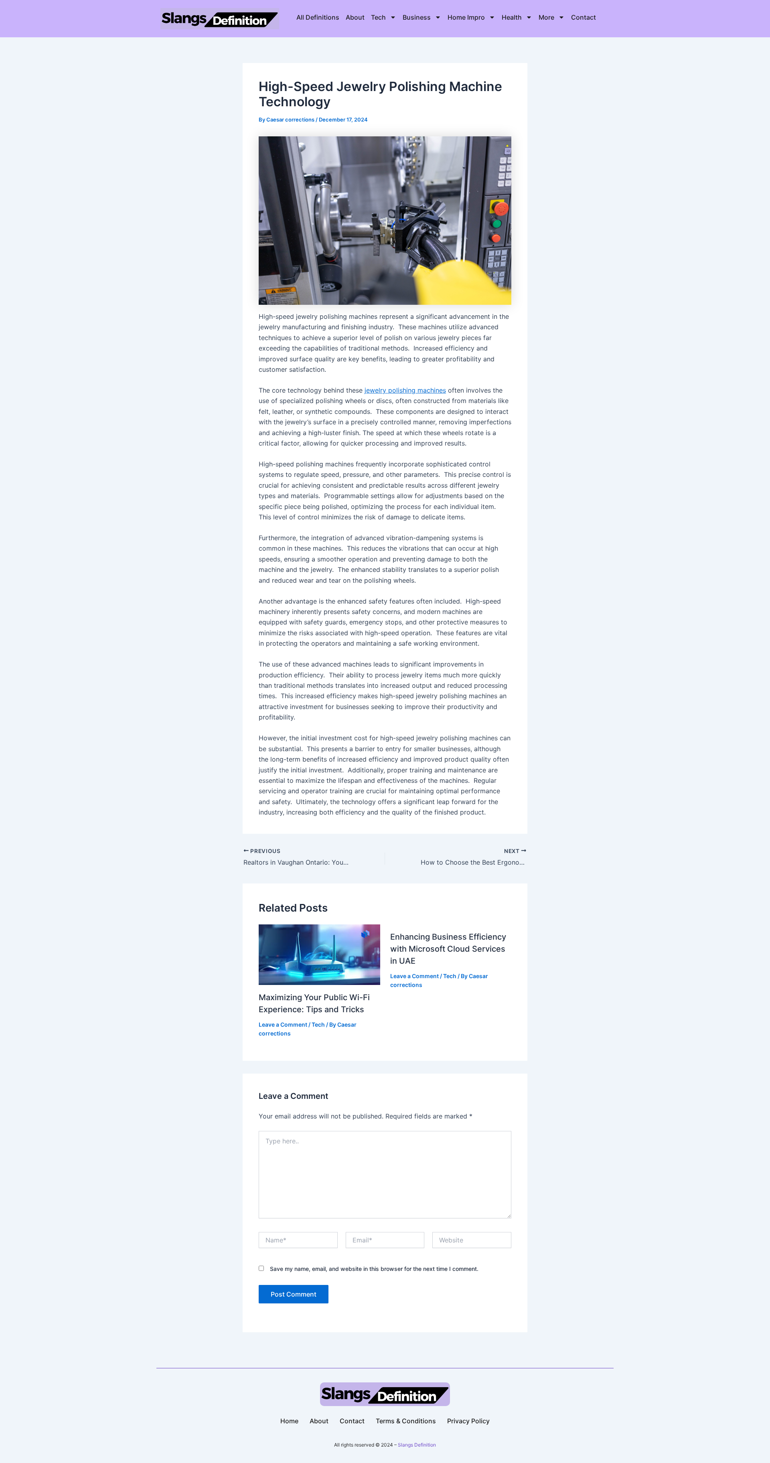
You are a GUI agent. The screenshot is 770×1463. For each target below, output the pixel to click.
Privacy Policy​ (468, 1421)
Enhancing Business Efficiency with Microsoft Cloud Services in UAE (448, 949)
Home (289, 1421)
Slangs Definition (417, 1445)
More (546, 17)
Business (417, 17)
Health (512, 17)
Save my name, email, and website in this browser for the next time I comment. (374, 1268)
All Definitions (317, 17)
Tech (378, 17)
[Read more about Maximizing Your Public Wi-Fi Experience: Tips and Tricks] (319, 954)
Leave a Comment (283, 1024)
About (355, 17)
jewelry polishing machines (405, 390)
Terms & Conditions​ (406, 1421)
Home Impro (466, 17)
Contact (583, 17)
